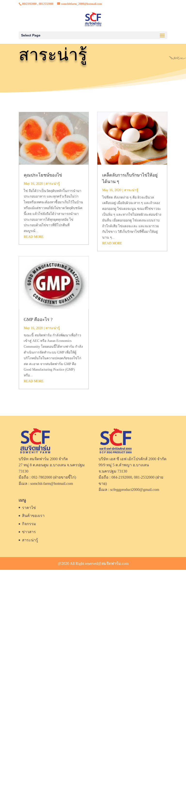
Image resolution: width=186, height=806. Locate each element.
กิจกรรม (29, 524)
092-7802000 (41, 477)
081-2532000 (144, 477)
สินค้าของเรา (33, 516)
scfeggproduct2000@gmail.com (134, 490)
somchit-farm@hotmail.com (51, 483)
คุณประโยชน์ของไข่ (43, 175)
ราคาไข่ (29, 508)
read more (34, 237)
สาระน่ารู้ (53, 183)
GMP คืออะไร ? (38, 319)
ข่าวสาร (29, 532)
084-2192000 (121, 477)
